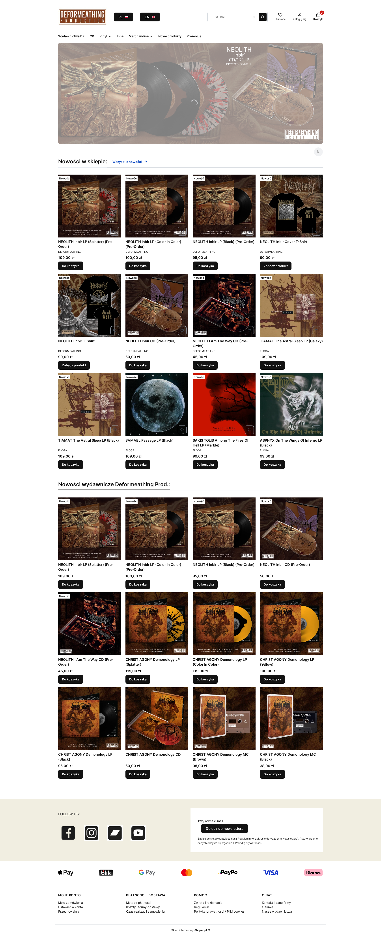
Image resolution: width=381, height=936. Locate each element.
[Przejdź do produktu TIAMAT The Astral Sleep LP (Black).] (89, 404)
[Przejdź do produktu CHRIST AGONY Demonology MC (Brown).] (224, 718)
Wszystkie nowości (127, 162)
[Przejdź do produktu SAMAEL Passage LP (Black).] (156, 404)
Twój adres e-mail (210, 821)
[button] (263, 17)
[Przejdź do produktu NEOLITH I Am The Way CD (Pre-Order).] (224, 305)
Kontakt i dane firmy (276, 902)
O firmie (267, 907)
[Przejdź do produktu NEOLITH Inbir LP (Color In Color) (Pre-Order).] (156, 206)
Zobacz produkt (276, 266)
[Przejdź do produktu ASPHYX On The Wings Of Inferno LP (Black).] (291, 404)
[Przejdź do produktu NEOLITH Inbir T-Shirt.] (89, 305)
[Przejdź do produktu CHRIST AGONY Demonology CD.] (156, 718)
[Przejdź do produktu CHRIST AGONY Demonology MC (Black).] (291, 718)
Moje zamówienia (70, 902)
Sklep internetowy (189, 930)
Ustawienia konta (70, 907)
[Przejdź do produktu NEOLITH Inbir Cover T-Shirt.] (291, 206)
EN (147, 17)
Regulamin (201, 907)
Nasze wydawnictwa (277, 911)
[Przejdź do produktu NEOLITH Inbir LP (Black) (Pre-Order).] (224, 206)
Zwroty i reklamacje (208, 902)
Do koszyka (70, 266)
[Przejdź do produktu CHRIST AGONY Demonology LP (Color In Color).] (224, 623)
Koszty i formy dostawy (143, 907)
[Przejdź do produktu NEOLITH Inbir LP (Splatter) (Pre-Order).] (89, 206)
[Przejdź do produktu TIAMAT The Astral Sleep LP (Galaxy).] (291, 305)
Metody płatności (138, 902)
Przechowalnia (68, 911)
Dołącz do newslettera (224, 828)
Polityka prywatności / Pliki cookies (219, 911)
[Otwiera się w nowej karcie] (68, 833)
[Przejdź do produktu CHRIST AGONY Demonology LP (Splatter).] (156, 623)
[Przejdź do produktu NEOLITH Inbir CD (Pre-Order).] (156, 305)
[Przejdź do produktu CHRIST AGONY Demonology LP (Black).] (89, 718)
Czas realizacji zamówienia (145, 911)
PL (120, 17)
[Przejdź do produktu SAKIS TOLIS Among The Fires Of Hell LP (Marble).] (224, 404)
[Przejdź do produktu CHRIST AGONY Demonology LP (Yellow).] (291, 623)
